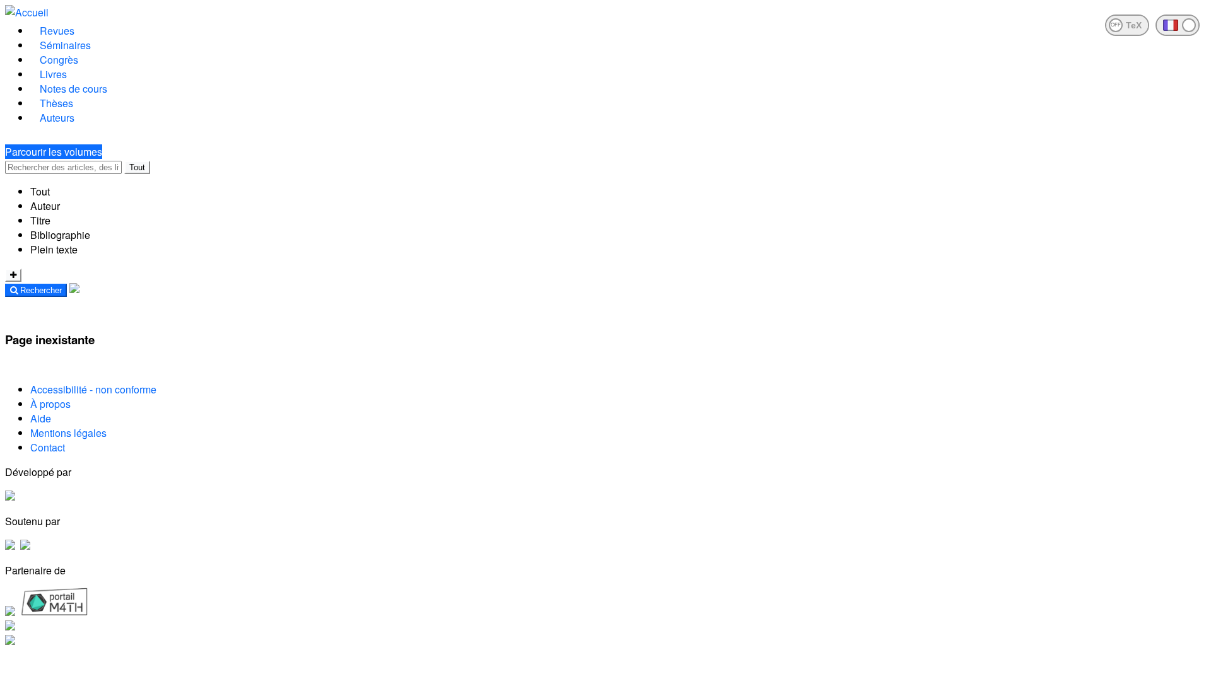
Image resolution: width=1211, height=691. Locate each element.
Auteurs (57, 117)
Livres (53, 74)
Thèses (56, 103)
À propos (50, 404)
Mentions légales (68, 433)
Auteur (45, 206)
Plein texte (54, 249)
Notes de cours (73, 88)
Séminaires (65, 45)
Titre (40, 220)
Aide (40, 418)
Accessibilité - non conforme (93, 389)
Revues (57, 30)
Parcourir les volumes (53, 151)
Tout (137, 167)
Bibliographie (60, 235)
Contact (47, 447)
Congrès (59, 59)
